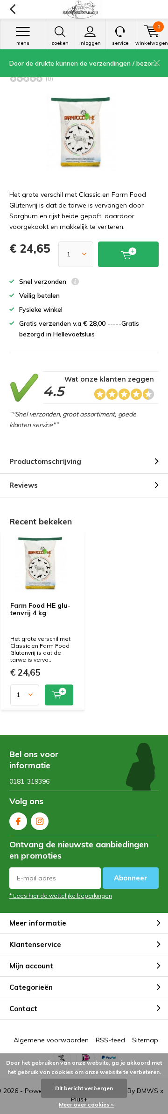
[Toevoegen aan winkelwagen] (59, 695)
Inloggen (90, 43)
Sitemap (145, 1040)
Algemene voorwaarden (51, 1040)
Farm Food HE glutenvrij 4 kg (40, 609)
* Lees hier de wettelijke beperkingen (60, 895)
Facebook (18, 821)
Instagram (40, 821)
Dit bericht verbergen (84, 1088)
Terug (12, 9)
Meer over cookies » (86, 1104)
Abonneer (130, 877)
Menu (22, 43)
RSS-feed (110, 1040)
